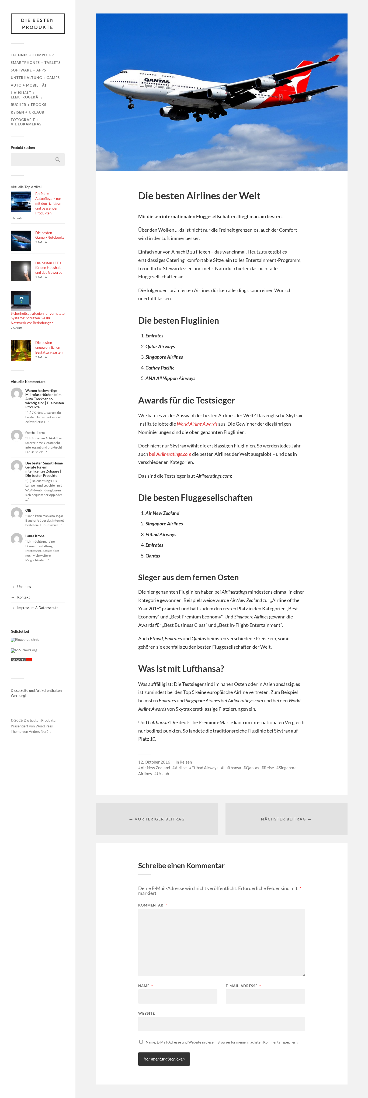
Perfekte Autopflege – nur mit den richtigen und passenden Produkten (48, 203)
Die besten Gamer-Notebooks (49, 235)
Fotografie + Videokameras (26, 122)
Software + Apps (28, 70)
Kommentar (152, 905)
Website (146, 1013)
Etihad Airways (205, 767)
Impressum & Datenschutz (37, 608)
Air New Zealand (155, 767)
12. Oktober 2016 (154, 762)
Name (145, 986)
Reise (269, 767)
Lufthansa (232, 767)
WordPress (44, 726)
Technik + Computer (32, 55)
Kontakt (23, 597)
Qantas (252, 767)
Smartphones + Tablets (36, 62)
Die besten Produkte (37, 23)
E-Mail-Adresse (243, 986)
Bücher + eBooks (28, 104)
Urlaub (163, 773)
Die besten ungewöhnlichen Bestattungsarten (49, 347)
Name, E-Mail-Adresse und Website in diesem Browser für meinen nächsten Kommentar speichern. (222, 1042)
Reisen (186, 762)
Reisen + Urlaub (27, 112)
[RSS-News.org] (24, 650)
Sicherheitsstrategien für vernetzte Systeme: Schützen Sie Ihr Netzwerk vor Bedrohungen (38, 318)
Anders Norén (39, 731)
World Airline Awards (197, 424)
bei (170, 454)
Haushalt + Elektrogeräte (27, 95)
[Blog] (25, 639)
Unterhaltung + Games (35, 78)
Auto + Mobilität (29, 85)
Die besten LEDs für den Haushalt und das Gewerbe (48, 268)
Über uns (24, 586)
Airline (181, 767)
